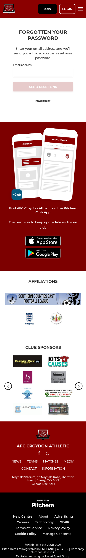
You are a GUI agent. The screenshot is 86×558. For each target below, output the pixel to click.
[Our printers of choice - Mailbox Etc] (58, 410)
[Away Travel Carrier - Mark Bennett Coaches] (58, 378)
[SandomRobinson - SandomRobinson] (27, 410)
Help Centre (22, 516)
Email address (22, 65)
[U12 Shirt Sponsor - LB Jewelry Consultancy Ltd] (27, 378)
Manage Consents (57, 534)
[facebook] (39, 454)
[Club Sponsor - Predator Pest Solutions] (58, 394)
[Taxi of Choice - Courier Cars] (27, 362)
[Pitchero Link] (43, 506)
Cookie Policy (25, 534)
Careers (23, 522)
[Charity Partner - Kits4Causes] (58, 362)
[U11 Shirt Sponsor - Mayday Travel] (27, 394)
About (43, 516)
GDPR (64, 522)
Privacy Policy (59, 528)
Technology (44, 522)
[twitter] (47, 454)
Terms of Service (29, 528)
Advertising (63, 516)
